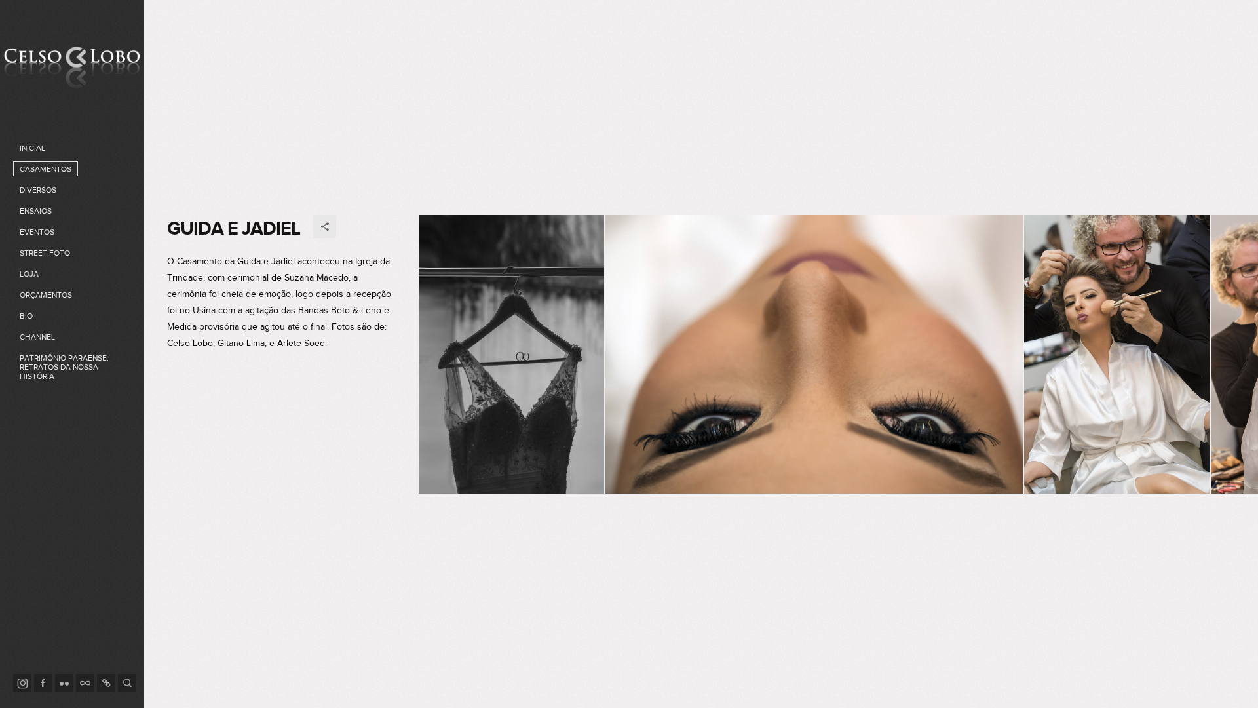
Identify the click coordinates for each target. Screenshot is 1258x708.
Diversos (38, 190)
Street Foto (45, 253)
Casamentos (45, 169)
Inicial (32, 148)
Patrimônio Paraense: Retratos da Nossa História (64, 367)
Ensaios (36, 211)
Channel (37, 337)
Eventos (37, 232)
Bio (26, 316)
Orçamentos (46, 295)
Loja (29, 274)
